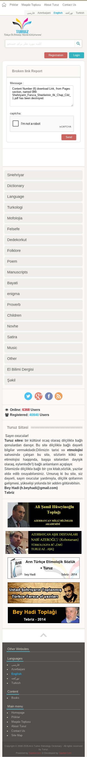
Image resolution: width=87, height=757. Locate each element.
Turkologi (15, 207)
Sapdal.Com (35, 753)
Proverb (13, 304)
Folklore (14, 250)
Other (12, 358)
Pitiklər (14, 4)
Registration (56, 55)
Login (76, 55)
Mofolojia (14, 218)
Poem (12, 261)
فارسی (31, 12)
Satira (12, 337)
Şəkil (11, 380)
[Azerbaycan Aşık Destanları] (43, 543)
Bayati (12, 283)
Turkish (80, 12)
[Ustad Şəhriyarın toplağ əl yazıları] (44, 593)
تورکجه (69, 12)
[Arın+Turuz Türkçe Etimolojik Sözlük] (44, 568)
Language (15, 196)
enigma (13, 294)
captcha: (15, 113)
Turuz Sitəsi (17, 427)
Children (14, 315)
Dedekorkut (17, 240)
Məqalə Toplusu (31, 4)
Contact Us (69, 4)
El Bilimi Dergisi (20, 369)
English (58, 12)
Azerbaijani (44, 12)
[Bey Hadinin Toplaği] (43, 616)
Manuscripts (17, 272)
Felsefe (13, 229)
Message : (17, 83)
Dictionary (15, 186)
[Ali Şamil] (44, 515)
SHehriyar (15, 175)
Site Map (16, 735)
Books (15, 697)
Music (12, 348)
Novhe (12, 326)
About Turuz (51, 4)
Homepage (17, 712)
